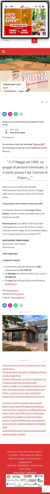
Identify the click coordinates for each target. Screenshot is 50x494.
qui (8, 151)
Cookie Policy (31, 472)
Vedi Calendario (8, 137)
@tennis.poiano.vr (17, 294)
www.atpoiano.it (12, 290)
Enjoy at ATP (39, 144)
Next (47, 102)
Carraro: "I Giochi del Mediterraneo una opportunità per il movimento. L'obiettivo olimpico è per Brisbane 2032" (23, 424)
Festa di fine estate (17, 132)
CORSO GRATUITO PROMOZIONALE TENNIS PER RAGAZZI (13, 98)
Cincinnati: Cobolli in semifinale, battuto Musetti (22, 403)
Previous (42, 102)
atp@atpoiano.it (11, 284)
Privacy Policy (18, 472)
